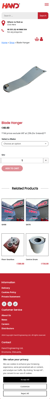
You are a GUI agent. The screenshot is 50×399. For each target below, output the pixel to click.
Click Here (11, 24)
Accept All (25, 379)
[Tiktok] (15, 304)
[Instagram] (9, 304)
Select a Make (9, 139)
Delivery (6, 288)
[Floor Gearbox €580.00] (13, 244)
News (4, 319)
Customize (25, 386)
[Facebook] (4, 304)
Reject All (25, 393)
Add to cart (12, 168)
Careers (5, 324)
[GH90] (13, 210)
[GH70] (37, 210)
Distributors (8, 328)
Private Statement (11, 296)
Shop (11, 42)
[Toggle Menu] (47, 4)
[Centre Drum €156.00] (37, 244)
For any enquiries (14, 32)
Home (4, 42)
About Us (6, 315)
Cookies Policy (9, 292)
